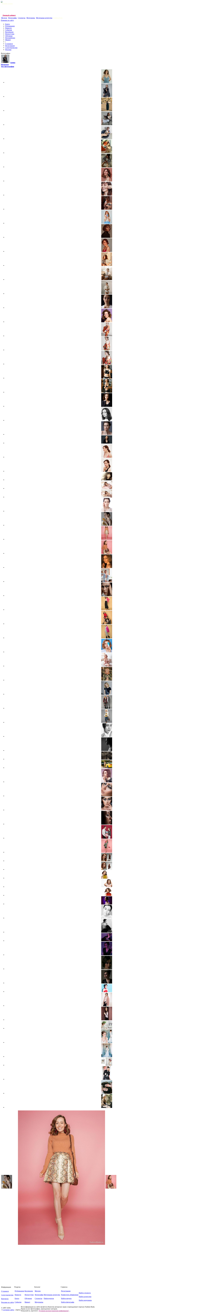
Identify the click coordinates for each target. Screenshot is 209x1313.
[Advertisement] (40, 9)
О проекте (9, 44)
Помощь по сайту (7, 20)
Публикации (10, 26)
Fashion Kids (57, 18)
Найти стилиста (85, 1293)
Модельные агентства (44, 18)
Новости (8, 28)
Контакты (4, 1299)
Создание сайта (8, 1310)
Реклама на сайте (7, 1302)
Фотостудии (9, 34)
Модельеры (30, 18)
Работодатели (49, 1298)
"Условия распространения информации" (53, 1311)
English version (7, 3)
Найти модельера (85, 1300)
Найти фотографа (67, 1302)
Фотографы (12, 18)
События (8, 30)
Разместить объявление (69, 1295)
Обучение (9, 36)
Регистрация (10, 46)
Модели (4, 18)
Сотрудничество (11, 48)
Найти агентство (85, 1297)
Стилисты (21, 18)
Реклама (8, 50)
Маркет (8, 40)
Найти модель (66, 1298)
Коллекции (9, 32)
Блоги (7, 24)
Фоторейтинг (10, 38)
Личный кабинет (9, 15)
